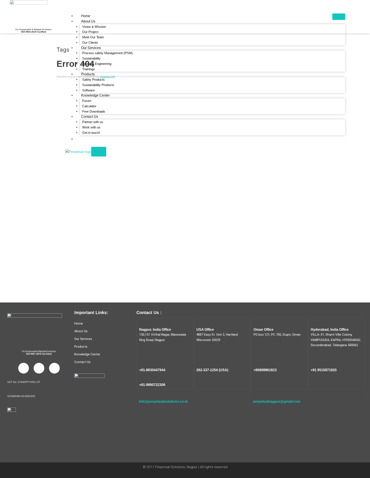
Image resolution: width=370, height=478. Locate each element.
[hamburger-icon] (338, 16)
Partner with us (92, 122)
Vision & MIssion (94, 26)
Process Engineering (96, 64)
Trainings (88, 69)
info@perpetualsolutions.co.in (163, 401)
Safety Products (93, 79)
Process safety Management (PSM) (107, 53)
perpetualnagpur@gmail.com (276, 401)
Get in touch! (91, 132)
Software (88, 90)
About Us (88, 21)
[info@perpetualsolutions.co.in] (141, 395)
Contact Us (89, 116)
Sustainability (91, 58)
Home (85, 16)
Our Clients (90, 42)
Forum (86, 101)
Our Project (90, 32)
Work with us (91, 127)
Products (88, 74)
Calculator (89, 106)
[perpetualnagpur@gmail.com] (256, 395)
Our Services (91, 48)
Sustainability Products (98, 85)
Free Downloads (93, 111)
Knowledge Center (95, 95)
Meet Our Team (93, 37)
